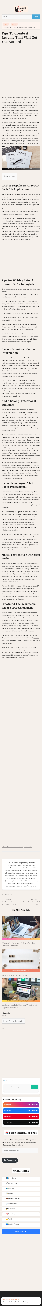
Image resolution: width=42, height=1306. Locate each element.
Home (5, 24)
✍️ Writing (9, 1219)
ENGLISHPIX (8, 894)
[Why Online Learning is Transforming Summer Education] (21, 928)
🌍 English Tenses (12, 1224)
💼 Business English (13, 1199)
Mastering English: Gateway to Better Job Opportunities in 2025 (19, 1006)
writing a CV (28, 847)
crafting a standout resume (11, 138)
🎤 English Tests (12, 1183)
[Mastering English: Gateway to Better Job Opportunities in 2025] (21, 990)
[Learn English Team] (21, 7)
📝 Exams (9, 1193)
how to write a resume (15, 847)
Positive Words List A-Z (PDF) (14, 975)
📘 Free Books (11, 1178)
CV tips (4, 847)
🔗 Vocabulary (11, 1204)
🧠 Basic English (11, 1214)
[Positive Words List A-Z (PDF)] (21, 960)
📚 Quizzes (10, 1188)
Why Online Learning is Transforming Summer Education (18, 944)
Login (4, 1015)
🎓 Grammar (10, 1209)
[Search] (34, 1087)
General (14, 24)
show (13, 176)
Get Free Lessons (10, 1160)
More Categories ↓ (21, 1231)
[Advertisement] (21, 259)
